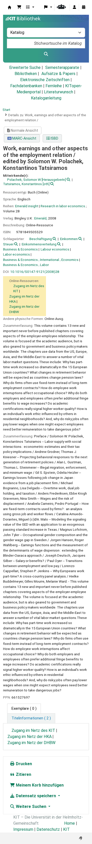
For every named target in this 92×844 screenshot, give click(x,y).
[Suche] (46, 54)
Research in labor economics (63, 206)
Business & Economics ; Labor (26, 265)
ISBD (54, 138)
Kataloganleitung (46, 98)
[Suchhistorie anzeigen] (83, 7)
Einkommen (69, 239)
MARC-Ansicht (24, 138)
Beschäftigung (40, 239)
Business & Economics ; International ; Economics (40, 260)
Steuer (8, 244)
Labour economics (55, 249)
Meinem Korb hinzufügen (39, 785)
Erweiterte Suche (25, 67)
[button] (19, 7)
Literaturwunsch (58, 92)
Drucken (23, 763)
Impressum (23, 829)
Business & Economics (20, 249)
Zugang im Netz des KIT (33, 730)
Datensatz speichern (36, 795)
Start (6, 110)
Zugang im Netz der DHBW (31, 742)
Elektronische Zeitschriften (45, 79)
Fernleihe (53, 85)
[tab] (31, 718)
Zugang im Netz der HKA (29, 736)
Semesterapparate (62, 67)
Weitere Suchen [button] (31, 806)
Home (69, 823)
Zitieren (23, 774)
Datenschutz (48, 829)
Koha (9, 7)
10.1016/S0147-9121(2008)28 (34, 272)
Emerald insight (26, 206)
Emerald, (40, 218)
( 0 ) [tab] (24, 708)
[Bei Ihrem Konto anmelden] (74, 7)
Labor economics (16, 254)
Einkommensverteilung (39, 244)
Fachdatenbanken (26, 85)
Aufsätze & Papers (58, 73)
